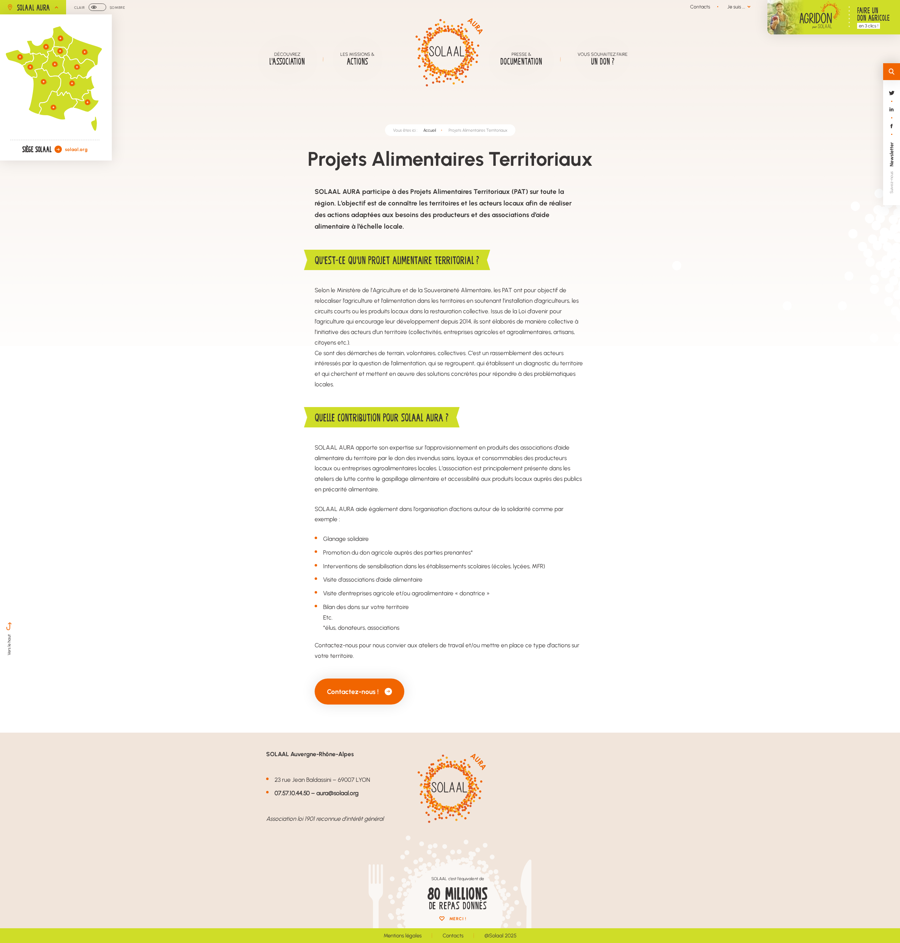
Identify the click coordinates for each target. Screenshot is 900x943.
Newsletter (891, 154)
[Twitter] (891, 99)
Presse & (521, 58)
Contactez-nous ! (353, 691)
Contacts (700, 7)
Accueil (429, 130)
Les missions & (357, 58)
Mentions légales (403, 935)
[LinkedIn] (891, 115)
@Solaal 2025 (500, 935)
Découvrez (287, 58)
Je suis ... (736, 7)
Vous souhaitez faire (603, 58)
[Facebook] (891, 132)
